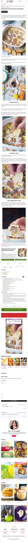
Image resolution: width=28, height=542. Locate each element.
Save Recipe (20, 259)
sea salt (7, 285)
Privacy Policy (5, 532)
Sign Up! (12, 531)
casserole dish (19, 204)
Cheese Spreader (5, 273)
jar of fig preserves (17, 113)
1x (23, 276)
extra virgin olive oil (5, 289)
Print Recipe (8, 259)
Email (2, 397)
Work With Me (23, 531)
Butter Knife (4, 272)
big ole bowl (18, 203)
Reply (25, 408)
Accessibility (5, 533)
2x (24, 276)
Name (2, 394)
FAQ (22, 533)
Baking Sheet (4, 274)
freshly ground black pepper (10, 286)
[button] (2, 253)
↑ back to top (14, 526)
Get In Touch (23, 532)
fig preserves (6, 284)
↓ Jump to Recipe (4, 11)
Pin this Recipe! (14, 315)
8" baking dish (19, 293)
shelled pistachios (7, 288)
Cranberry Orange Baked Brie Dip (10, 62)
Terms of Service (5, 531)
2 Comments (7, 7)
